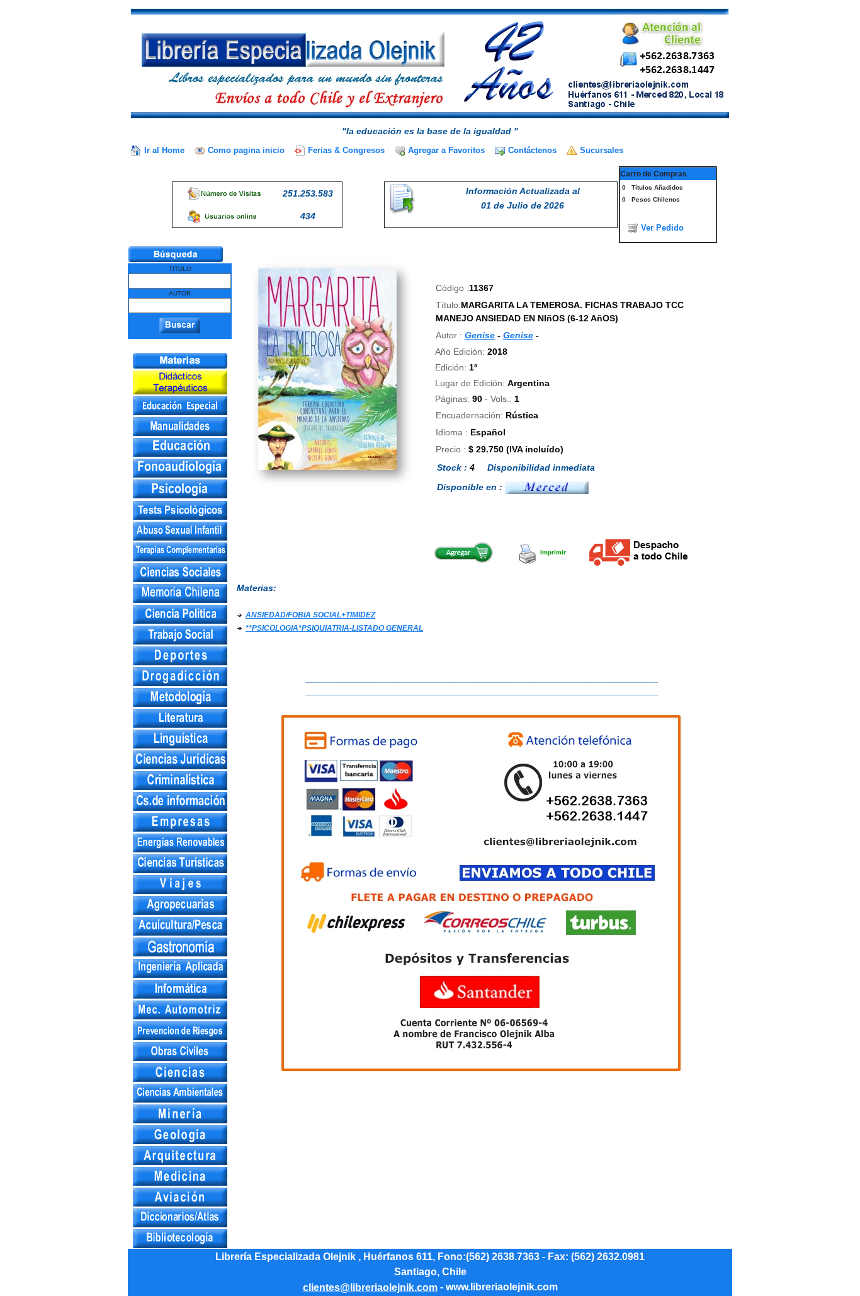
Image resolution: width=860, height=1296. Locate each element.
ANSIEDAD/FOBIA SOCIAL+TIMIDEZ (310, 615)
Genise (480, 335)
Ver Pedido (662, 227)
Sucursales (601, 150)
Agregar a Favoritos (446, 150)
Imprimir (552, 552)
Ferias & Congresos (346, 150)
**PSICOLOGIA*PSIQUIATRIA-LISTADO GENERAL (334, 628)
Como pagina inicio (246, 150)
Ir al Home (164, 150)
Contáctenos (532, 150)
